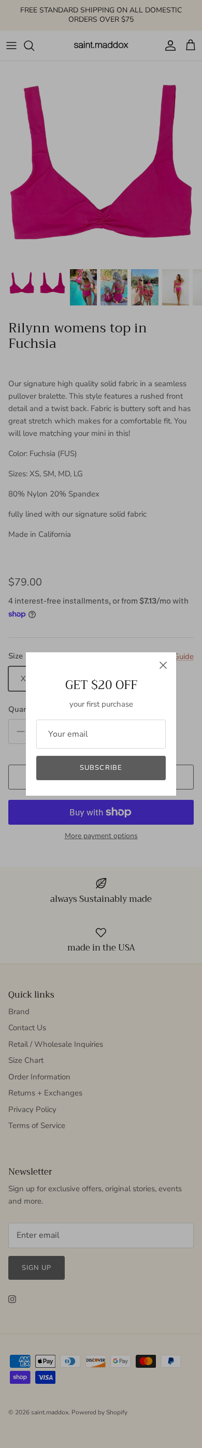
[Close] (163, 665)
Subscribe (101, 767)
